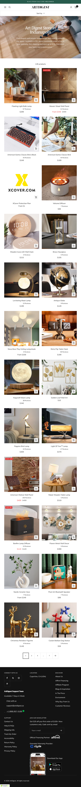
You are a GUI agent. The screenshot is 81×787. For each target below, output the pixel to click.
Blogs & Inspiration (62, 689)
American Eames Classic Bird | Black (21, 155)
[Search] (10, 7)
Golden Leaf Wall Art (59, 398)
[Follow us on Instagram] (19, 678)
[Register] (61, 730)
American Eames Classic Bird (59, 155)
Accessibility (9, 738)
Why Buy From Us (62, 702)
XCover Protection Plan (22, 203)
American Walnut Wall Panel (21, 495)
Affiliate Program (62, 685)
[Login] (71, 7)
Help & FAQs (9, 726)
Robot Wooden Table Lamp (59, 495)
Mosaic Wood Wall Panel (59, 106)
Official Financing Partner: (40, 737)
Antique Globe (59, 300)
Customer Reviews (62, 706)
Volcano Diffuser (59, 203)
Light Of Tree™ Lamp (59, 446)
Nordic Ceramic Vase (22, 592)
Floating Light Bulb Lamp (22, 106)
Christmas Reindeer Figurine (22, 640)
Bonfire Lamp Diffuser (21, 543)
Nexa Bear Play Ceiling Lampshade (22, 349)
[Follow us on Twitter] (13, 678)
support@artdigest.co (15, 706)
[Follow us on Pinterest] (7, 684)
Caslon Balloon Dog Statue (59, 640)
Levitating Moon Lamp (22, 300)
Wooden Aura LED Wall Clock (21, 252)
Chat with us (11, 701)
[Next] (55, 656)
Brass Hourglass (59, 252)
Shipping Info (9, 730)
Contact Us (8, 721)
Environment (60, 697)
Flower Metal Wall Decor (59, 543)
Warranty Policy (10, 747)
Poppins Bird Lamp (21, 446)
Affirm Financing (61, 681)
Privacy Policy (9, 751)
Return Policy (9, 742)
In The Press (60, 693)
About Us (59, 676)
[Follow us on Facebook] (7, 678)
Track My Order (10, 734)
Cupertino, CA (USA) (38, 676)
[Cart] (76, 7)
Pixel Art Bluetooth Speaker (59, 592)
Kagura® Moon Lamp (21, 398)
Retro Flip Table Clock (59, 349)
